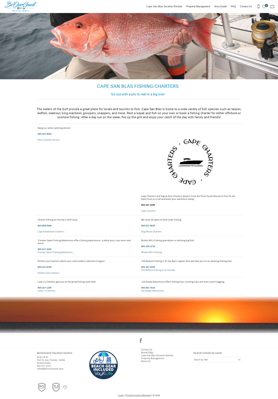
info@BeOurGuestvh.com (50, 368)
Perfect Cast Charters (49, 273)
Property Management (198, 6)
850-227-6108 (148, 267)
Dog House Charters (151, 231)
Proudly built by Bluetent (138, 395)
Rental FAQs (147, 352)
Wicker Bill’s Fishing (151, 252)
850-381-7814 (148, 287)
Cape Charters (148, 210)
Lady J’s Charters (46, 290)
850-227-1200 (45, 287)
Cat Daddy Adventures (152, 290)
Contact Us (246, 6)
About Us (146, 361)
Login (121, 395)
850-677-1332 (44, 365)
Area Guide (220, 6)
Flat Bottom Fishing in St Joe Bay (158, 270)
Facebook (141, 340)
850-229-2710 (148, 246)
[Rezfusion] (65, 387)
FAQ (233, 6)
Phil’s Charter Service (49, 139)
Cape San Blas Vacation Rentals (164, 6)
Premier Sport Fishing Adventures (55, 252)
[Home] (22, 6)
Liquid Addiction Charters (51, 231)
